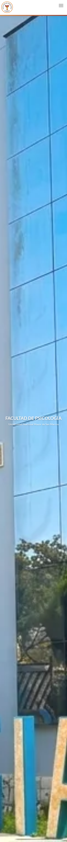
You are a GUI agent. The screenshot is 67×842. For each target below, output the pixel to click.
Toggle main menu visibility (61, 5)
